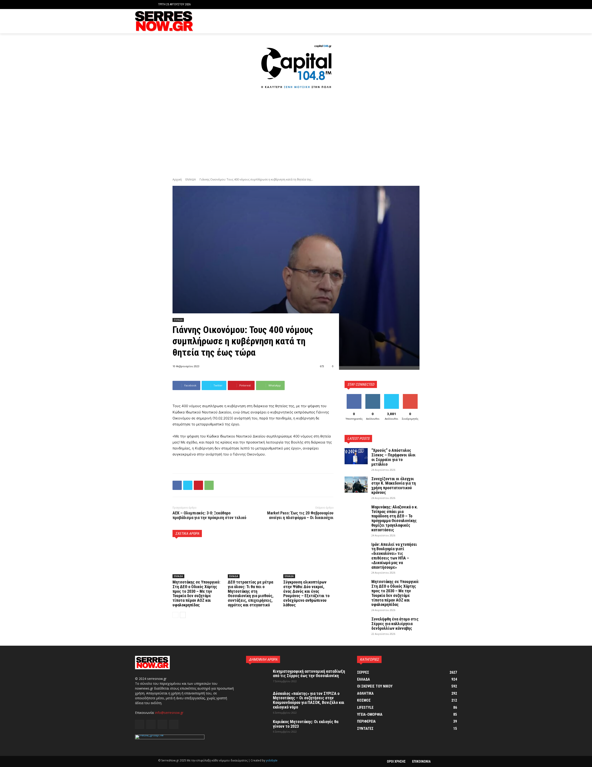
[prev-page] (175, 615)
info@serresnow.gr (169, 712)
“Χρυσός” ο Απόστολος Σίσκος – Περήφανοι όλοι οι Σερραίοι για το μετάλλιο (393, 457)
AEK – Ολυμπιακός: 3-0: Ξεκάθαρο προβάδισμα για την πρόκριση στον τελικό (209, 515)
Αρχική (177, 179)
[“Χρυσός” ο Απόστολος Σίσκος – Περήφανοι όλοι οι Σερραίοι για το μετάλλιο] (356, 456)
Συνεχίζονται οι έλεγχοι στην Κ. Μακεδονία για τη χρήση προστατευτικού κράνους (393, 485)
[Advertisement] (296, 134)
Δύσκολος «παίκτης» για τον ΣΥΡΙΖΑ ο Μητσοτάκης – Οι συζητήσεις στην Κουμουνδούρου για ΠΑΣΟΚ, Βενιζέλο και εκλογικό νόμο (308, 700)
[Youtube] (454, 21)
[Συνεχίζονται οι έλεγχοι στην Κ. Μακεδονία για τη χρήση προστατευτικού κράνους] (356, 485)
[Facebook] (433, 21)
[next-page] (183, 615)
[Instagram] (440, 21)
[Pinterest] (198, 485)
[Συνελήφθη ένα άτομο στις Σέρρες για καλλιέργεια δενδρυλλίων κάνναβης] (356, 625)
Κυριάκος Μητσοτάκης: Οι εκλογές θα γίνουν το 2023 (305, 724)
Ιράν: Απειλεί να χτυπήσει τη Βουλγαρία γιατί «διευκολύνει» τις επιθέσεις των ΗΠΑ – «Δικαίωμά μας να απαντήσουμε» (394, 556)
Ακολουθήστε (373, 395)
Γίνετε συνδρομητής (411, 397)
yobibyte (272, 760)
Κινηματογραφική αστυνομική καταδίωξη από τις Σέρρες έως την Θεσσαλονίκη (309, 673)
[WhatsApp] (209, 485)
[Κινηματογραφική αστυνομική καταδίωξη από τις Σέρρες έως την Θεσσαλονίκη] (257, 677)
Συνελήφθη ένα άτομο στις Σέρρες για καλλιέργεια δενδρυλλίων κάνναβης (395, 624)
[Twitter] (447, 21)
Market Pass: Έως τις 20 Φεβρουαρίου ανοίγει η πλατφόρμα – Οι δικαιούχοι (300, 515)
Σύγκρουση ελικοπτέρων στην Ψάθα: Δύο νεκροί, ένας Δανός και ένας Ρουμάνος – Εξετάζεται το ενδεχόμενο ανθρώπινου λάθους (306, 593)
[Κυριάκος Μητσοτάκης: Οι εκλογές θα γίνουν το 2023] (257, 727)
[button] (430, 4)
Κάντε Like (354, 395)
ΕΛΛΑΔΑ (190, 179)
